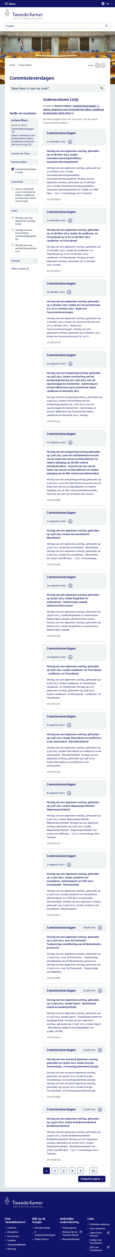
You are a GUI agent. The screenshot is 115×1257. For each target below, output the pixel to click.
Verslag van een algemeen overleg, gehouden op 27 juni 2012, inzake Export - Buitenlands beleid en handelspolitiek (73, 1003)
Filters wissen (18, 268)
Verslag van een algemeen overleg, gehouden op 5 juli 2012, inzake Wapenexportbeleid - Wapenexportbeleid (73, 806)
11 (93, 1170)
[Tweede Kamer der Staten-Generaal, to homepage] (24, 13)
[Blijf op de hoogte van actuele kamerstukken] (102, 65)
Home (12, 65)
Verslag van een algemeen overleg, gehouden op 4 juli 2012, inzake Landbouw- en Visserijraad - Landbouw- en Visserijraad (74, 670)
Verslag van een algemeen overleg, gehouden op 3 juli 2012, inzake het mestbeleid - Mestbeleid (73, 534)
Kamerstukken (25, 65)
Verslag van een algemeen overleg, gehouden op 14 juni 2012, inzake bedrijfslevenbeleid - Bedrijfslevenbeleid (73, 1122)
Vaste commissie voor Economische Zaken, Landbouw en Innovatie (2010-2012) (23, 140)
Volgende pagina (91, 1178)
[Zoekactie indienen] (106, 26)
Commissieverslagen (84, 105)
